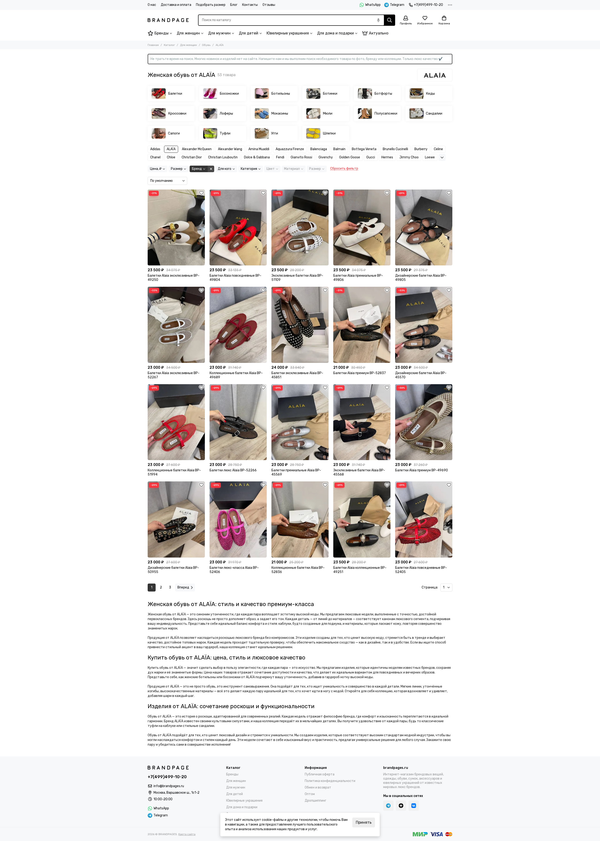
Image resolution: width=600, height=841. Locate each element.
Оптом (310, 794)
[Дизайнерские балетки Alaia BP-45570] (423, 325)
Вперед (183, 587)
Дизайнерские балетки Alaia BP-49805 (420, 278)
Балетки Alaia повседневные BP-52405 (421, 570)
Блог (233, 5)
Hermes (387, 157)
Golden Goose (349, 157)
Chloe (171, 157)
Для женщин (188, 33)
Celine (438, 149)
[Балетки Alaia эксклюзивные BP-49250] (176, 228)
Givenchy (326, 157)
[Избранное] (201, 193)
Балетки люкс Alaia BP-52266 (233, 470)
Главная (153, 45)
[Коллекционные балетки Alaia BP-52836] (300, 519)
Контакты (250, 5)
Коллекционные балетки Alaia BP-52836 (298, 570)
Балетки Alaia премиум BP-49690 (421, 470)
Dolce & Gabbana (257, 157)
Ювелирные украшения (287, 33)
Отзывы (268, 5)
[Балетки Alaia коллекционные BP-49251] (361, 519)
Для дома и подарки (335, 33)
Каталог (169, 45)
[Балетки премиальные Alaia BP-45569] (300, 422)
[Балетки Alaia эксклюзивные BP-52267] (176, 325)
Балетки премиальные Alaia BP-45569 (296, 472)
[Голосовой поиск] (378, 20)
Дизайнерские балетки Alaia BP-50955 (173, 570)
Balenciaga (318, 149)
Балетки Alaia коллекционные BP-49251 (359, 570)
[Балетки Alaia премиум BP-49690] (423, 422)
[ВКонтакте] (414, 805)
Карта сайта (186, 834)
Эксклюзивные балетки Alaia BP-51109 (297, 278)
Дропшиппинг (315, 801)
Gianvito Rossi (301, 157)
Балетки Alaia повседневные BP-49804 (235, 278)
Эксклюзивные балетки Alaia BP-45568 (359, 472)
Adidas (155, 149)
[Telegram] (388, 805)
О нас (152, 5)
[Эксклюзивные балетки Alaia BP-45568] (361, 422)
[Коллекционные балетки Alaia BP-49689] (238, 325)
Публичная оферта (319, 774)
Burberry (421, 149)
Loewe (430, 157)
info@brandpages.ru (169, 786)
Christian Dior (192, 157)
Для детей (248, 33)
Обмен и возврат (318, 787)
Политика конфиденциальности (330, 781)
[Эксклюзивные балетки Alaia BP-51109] (300, 228)
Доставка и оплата (176, 5)
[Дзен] (401, 805)
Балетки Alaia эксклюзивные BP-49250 (173, 278)
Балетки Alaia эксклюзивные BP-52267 (173, 375)
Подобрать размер (210, 5)
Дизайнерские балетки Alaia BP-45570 (420, 375)
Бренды (161, 33)
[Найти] (389, 20)
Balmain (339, 149)
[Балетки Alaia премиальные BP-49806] (361, 228)
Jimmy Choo (409, 157)
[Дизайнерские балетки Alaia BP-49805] (423, 228)
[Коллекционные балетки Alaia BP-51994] (176, 422)
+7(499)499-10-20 (428, 5)
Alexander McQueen (197, 149)
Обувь (206, 45)
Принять (363, 822)
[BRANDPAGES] (168, 20)
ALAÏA (171, 149)
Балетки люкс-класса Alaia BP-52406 (234, 570)
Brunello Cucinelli (395, 149)
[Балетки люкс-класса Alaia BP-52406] (238, 519)
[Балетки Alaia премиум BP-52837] (361, 325)
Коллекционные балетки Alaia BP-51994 (174, 472)
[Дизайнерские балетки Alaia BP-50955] (176, 519)
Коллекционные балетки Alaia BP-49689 (236, 375)
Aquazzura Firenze (290, 149)
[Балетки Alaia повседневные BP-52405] (423, 519)
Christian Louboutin (223, 157)
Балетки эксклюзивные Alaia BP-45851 (297, 375)
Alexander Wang (230, 149)
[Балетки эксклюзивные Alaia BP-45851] (300, 325)
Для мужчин (219, 33)
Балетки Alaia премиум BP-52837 (359, 373)
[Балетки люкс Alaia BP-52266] (238, 422)
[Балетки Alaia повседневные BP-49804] (238, 228)
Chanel (155, 157)
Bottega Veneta (364, 149)
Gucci (370, 157)
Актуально (378, 33)
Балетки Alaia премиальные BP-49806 (358, 278)
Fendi (280, 157)
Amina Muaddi (258, 149)
